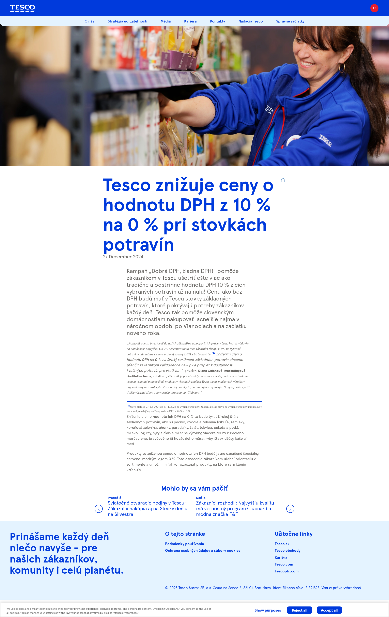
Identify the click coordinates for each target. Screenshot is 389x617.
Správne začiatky (290, 21)
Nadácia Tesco (250, 21)
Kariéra (190, 21)
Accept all (329, 610)
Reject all (299, 610)
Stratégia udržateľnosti (127, 21)
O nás (89, 21)
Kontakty (217, 21)
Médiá (166, 21)
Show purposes (268, 610)
